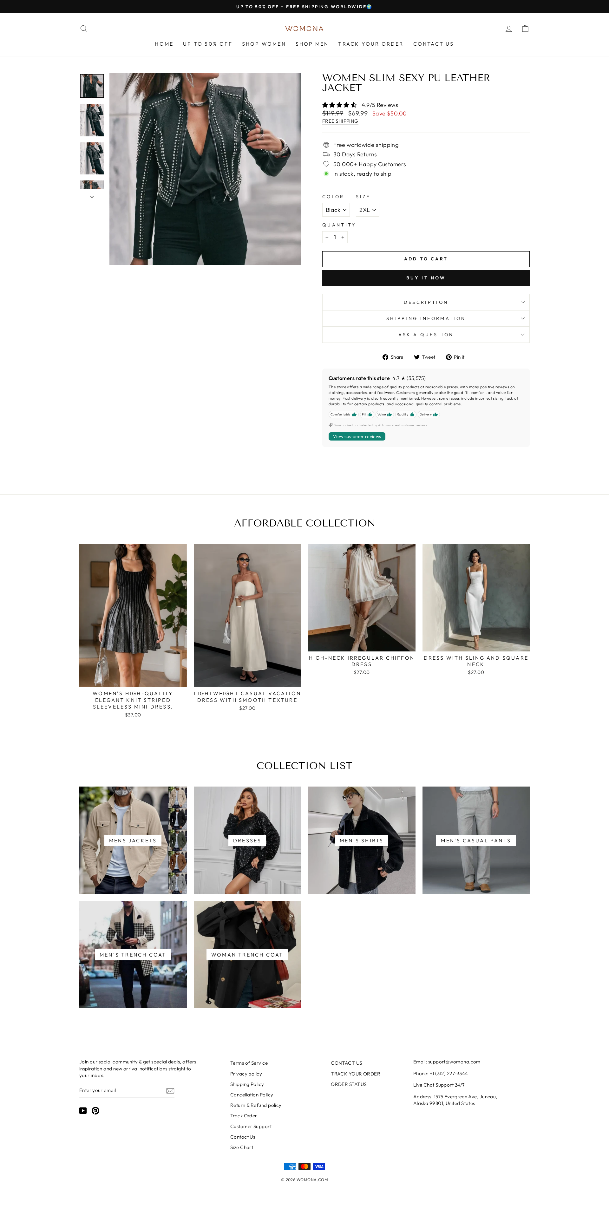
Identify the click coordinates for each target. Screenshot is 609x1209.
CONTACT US (433, 44)
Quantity (339, 225)
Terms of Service (249, 1063)
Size (363, 196)
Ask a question (426, 334)
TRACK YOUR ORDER (370, 44)
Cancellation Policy (251, 1095)
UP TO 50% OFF (207, 44)
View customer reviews (357, 436)
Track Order (243, 1116)
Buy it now (426, 278)
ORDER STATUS (348, 1084)
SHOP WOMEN (264, 44)
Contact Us (242, 1137)
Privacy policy (246, 1074)
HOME (164, 44)
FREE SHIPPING (340, 121)
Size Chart (241, 1147)
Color (333, 196)
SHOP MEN (312, 44)
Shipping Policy (247, 1084)
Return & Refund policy (256, 1105)
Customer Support (251, 1126)
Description (426, 302)
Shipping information (426, 318)
